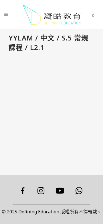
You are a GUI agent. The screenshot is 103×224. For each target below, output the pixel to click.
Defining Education (38, 211)
